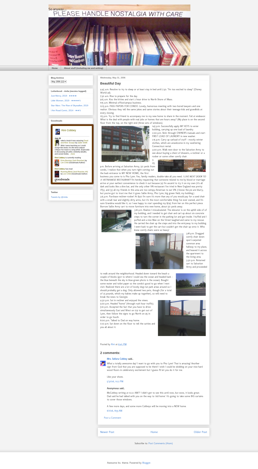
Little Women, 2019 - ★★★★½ (66, 100)
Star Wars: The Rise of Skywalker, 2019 (69, 105)
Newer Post (107, 432)
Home (55, 68)
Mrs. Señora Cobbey (117, 358)
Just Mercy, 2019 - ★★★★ (64, 96)
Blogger (146, 462)
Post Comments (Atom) (160, 443)
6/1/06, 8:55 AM (114, 410)
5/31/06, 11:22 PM (115, 381)
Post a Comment (112, 417)
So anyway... (57, 9)
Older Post (200, 432)
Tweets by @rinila (59, 197)
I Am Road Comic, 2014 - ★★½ (66, 110)
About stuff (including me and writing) (83, 68)
